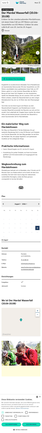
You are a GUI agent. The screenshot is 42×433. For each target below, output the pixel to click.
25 (9, 232)
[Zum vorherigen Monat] (3, 204)
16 (37, 224)
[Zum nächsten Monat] (38, 204)
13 (20, 224)
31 (3, 237)
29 (32, 232)
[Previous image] (4, 53)
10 (3, 224)
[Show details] (21, 319)
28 (26, 232)
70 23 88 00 (24, 260)
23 (37, 228)
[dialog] (21, 413)
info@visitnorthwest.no (28, 263)
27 (20, 232)
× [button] (40, 396)
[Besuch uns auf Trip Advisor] (21, 187)
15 (31, 224)
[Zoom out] (37, 315)
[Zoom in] (37, 311)
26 (15, 232)
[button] (21, 429)
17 (3, 228)
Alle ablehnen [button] (31, 424)
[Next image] (37, 53)
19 (15, 228)
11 (9, 224)
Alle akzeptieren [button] (11, 424)
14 (26, 224)
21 (26, 228)
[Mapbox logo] (6, 334)
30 (37, 232)
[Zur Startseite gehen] (21, 2)
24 (3, 232)
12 (15, 224)
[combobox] (37, 397)
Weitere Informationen (22, 408)
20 (20, 228)
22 (31, 228)
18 (9, 228)
